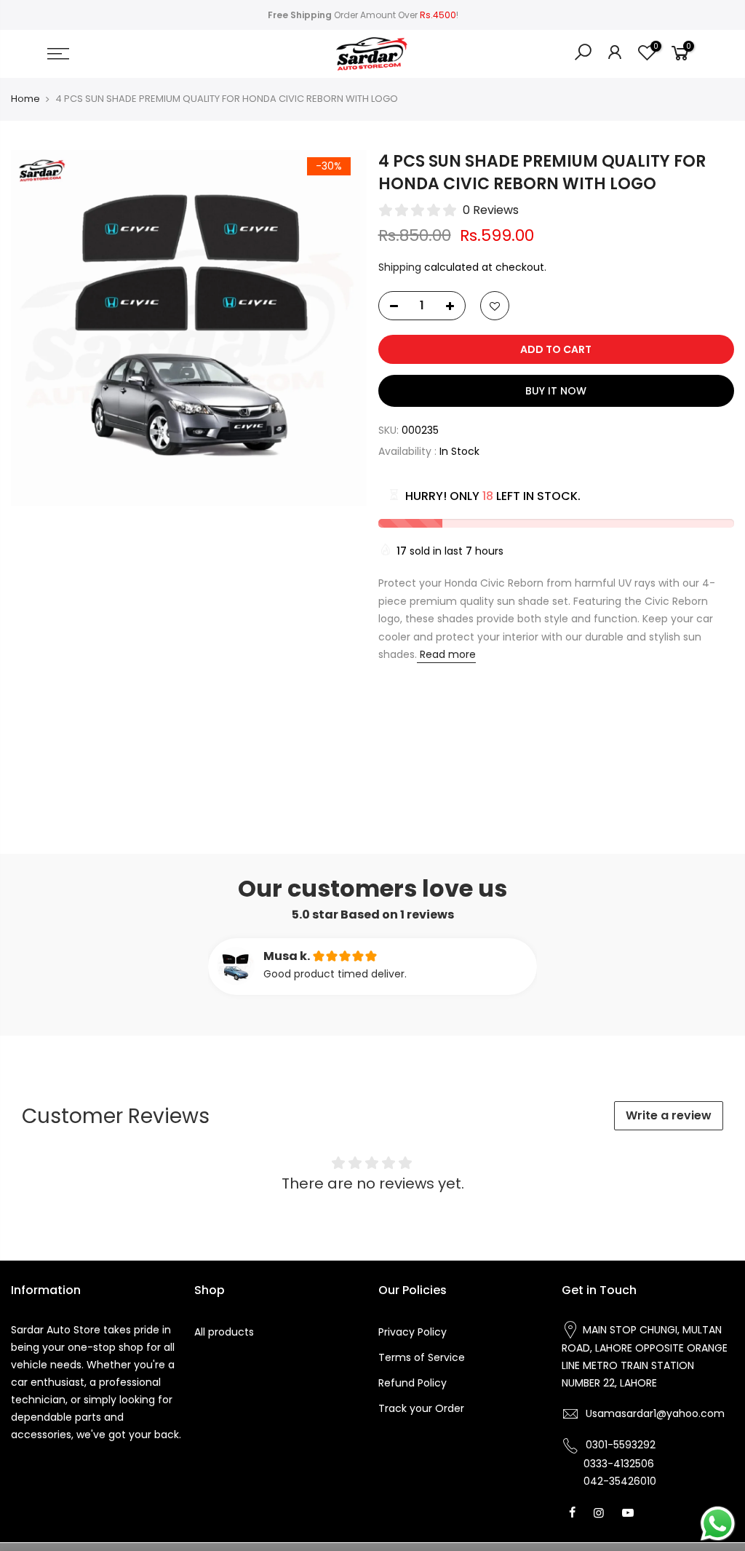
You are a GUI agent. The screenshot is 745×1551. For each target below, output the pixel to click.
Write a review (669, 1115)
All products (224, 1332)
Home (25, 99)
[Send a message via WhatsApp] (718, 1524)
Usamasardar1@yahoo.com (655, 1413)
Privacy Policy (412, 1332)
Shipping (399, 267)
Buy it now (555, 391)
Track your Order (421, 1408)
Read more (446, 654)
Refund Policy (412, 1383)
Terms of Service (421, 1357)
